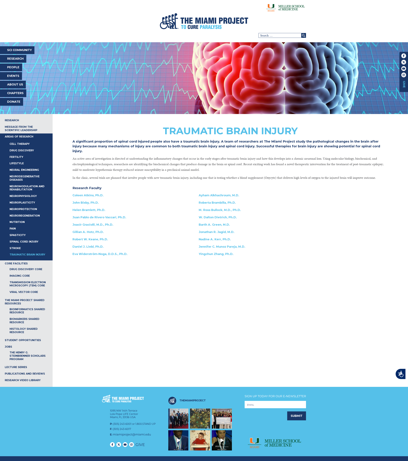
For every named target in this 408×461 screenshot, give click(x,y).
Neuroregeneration (25, 215)
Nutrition (17, 222)
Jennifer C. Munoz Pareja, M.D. (222, 246)
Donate (13, 101)
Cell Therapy (20, 143)
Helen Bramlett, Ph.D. (89, 210)
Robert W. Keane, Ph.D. (90, 239)
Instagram (403, 75)
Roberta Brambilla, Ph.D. (217, 202)
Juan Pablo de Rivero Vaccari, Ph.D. (99, 217)
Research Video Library (23, 380)
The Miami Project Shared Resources (24, 302)
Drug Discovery (22, 150)
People (13, 67)
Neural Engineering (24, 169)
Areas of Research (19, 136)
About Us (15, 84)
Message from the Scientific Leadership (21, 128)
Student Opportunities (23, 340)
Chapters (15, 93)
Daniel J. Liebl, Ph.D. (88, 246)
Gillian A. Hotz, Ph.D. (88, 232)
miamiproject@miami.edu (132, 434)
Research (15, 58)
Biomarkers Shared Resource (24, 320)
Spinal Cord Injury (24, 241)
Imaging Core (20, 275)
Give (404, 84)
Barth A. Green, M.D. (214, 224)
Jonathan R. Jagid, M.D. (216, 232)
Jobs (8, 346)
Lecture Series (16, 367)
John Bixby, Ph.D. (86, 202)
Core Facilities (16, 263)
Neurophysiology (23, 196)
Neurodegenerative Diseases (25, 178)
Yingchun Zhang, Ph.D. (216, 254)
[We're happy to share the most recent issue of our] (200, 419)
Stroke (15, 248)
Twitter (403, 62)
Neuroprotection (23, 209)
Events (13, 76)
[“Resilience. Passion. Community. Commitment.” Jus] (222, 440)
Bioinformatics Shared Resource (27, 311)
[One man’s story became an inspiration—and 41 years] (200, 440)
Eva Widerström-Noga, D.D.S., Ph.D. (100, 254)
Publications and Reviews (25, 373)
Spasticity (18, 235)
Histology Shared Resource (24, 330)
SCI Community (19, 50)
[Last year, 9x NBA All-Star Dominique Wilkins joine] (178, 440)
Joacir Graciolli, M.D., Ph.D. (93, 224)
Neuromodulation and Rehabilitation (27, 188)
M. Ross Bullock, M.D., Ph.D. (220, 210)
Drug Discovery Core (26, 269)
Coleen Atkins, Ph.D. (88, 195)
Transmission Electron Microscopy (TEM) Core (28, 284)
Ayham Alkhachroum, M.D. (219, 195)
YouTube (403, 68)
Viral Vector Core (24, 292)
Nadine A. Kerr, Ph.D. (215, 239)
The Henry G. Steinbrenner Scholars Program (28, 356)
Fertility (16, 157)
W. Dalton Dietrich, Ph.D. (218, 217)
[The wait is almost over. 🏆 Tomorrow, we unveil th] (178, 419)
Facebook (403, 55)
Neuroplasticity (22, 202)
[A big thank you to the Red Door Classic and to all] (222, 419)
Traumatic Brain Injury (27, 254)
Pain (13, 228)
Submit (296, 416)
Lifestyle (17, 163)
